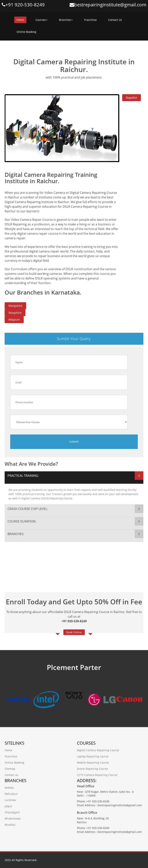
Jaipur (8, 806)
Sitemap (10, 769)
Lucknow (10, 800)
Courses (40, 20)
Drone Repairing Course (92, 769)
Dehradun (11, 794)
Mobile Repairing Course (93, 762)
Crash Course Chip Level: (28, 509)
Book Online (74, 632)
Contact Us (115, 20)
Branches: (16, 534)
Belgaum (14, 319)
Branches (65, 20)
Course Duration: (22, 521)
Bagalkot (131, 97)
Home (20, 20)
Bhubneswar (13, 818)
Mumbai (10, 825)
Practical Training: (23, 475)
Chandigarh (12, 812)
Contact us (11, 775)
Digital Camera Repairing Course (98, 750)
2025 (8, 860)
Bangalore (15, 312)
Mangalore (15, 305)
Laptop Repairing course (92, 756)
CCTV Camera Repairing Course (97, 775)
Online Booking (26, 32)
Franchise (90, 20)
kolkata (9, 787)
